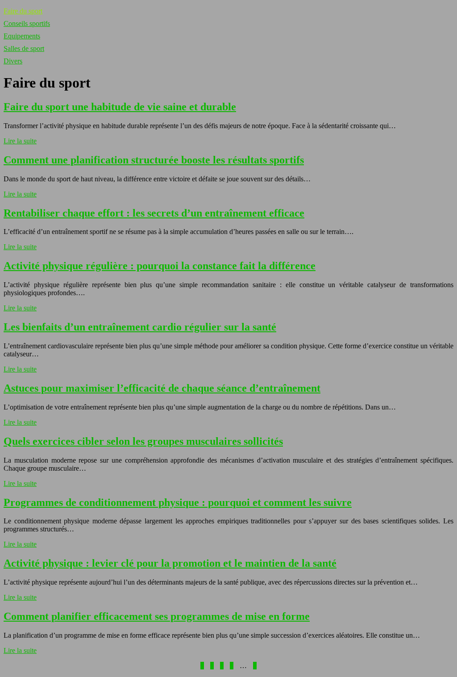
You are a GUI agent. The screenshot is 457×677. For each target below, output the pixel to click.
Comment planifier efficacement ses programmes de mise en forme (157, 616)
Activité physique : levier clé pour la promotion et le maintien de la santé (170, 563)
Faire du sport (23, 11)
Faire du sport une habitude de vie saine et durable (120, 107)
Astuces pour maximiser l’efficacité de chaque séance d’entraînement (162, 388)
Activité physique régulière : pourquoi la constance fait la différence (160, 266)
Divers (13, 61)
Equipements (22, 36)
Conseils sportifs (27, 23)
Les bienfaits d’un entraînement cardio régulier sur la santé (140, 327)
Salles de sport (24, 48)
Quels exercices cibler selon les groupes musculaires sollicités (143, 441)
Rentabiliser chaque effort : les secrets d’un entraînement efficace (154, 213)
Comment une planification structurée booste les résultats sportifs (154, 160)
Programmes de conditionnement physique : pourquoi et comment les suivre (178, 502)
